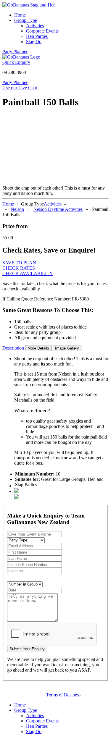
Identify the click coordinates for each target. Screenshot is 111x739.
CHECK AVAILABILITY (27, 273)
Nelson (17, 209)
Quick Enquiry (16, 62)
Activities (35, 25)
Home (20, 14)
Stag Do (33, 41)
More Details (38, 348)
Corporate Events (42, 30)
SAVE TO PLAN (19, 262)
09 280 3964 (14, 72)
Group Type (25, 20)
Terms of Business (63, 694)
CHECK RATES (18, 268)
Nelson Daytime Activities (58, 209)
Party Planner (15, 51)
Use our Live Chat (19, 87)
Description (13, 347)
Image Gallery (67, 348)
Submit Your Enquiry (27, 649)
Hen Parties (37, 36)
